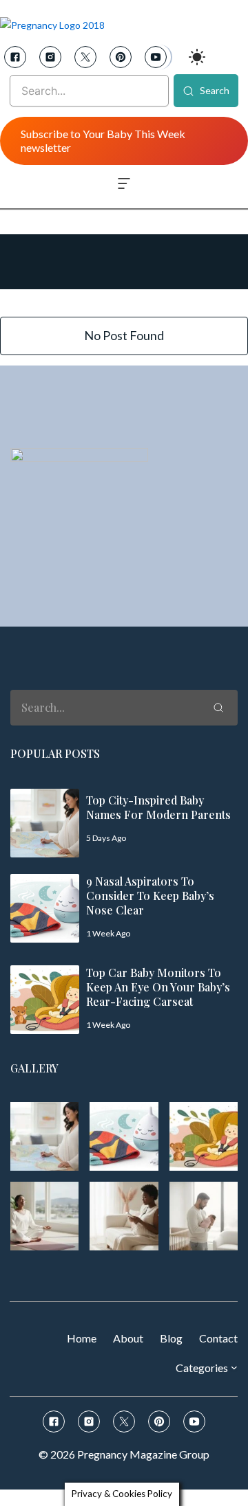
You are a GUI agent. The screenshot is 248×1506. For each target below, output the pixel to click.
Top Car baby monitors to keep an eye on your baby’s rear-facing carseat (158, 987)
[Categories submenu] (234, 1367)
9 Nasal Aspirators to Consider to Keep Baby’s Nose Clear (150, 895)
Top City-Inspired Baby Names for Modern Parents (158, 807)
